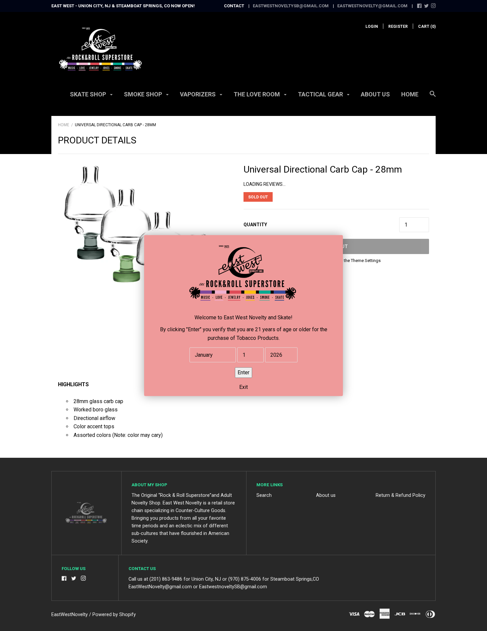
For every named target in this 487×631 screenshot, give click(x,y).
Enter (243, 372)
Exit (243, 387)
